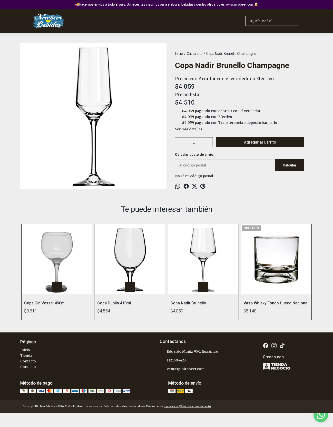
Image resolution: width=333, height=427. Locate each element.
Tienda (26, 355)
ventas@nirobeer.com (186, 369)
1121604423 (176, 360)
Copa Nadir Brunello (188, 303)
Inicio (25, 350)
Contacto (28, 361)
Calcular (289, 165)
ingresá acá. (171, 406)
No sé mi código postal (194, 176)
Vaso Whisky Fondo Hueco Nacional (276, 303)
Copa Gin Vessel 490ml (45, 303)
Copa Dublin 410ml (114, 303)
